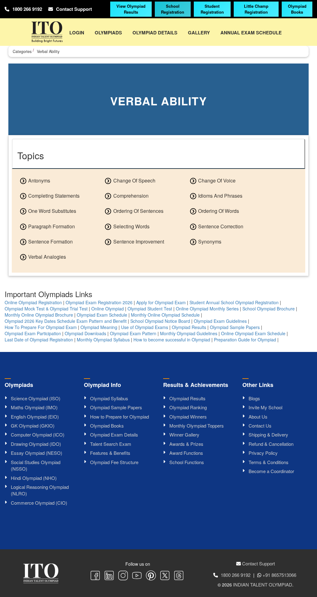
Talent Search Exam (110, 444)
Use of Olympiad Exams (144, 327)
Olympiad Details (154, 32)
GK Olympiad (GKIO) (32, 425)
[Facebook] (95, 576)
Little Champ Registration (256, 9)
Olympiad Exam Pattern (133, 333)
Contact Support (74, 9)
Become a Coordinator (271, 471)
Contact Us (260, 425)
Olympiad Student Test (150, 308)
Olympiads (108, 32)
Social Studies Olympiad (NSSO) (35, 465)
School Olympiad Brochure (268, 308)
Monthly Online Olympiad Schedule (165, 315)
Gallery (199, 32)
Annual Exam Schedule (251, 32)
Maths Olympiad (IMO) (34, 407)
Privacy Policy (263, 453)
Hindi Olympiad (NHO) (34, 478)
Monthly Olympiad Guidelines (188, 333)
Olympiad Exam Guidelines (220, 321)
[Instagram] (123, 576)
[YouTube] (137, 576)
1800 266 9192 (27, 9)
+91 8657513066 (279, 575)
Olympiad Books (297, 9)
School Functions (186, 462)
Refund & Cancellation (271, 444)
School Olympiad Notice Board (160, 321)
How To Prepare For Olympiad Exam (41, 327)
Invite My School (265, 407)
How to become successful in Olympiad (171, 339)
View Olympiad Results (130, 9)
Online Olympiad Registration (33, 302)
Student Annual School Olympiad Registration (234, 302)
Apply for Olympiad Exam (161, 302)
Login (76, 32)
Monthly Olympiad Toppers (196, 425)
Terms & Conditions (269, 462)
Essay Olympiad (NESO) (36, 453)
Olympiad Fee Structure (114, 462)
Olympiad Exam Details (114, 434)
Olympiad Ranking (188, 407)
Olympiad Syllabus (109, 398)
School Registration (172, 9)
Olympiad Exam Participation (33, 333)
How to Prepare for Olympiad (119, 416)
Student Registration (212, 9)
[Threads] (178, 576)
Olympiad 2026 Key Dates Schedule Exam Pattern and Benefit (66, 321)
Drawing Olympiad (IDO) (36, 444)
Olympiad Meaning (98, 327)
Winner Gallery (184, 434)
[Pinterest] (150, 576)
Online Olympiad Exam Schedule (253, 333)
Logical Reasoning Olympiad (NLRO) (40, 490)
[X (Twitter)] (164, 576)
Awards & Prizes (186, 444)
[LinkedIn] (109, 576)
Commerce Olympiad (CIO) (39, 502)
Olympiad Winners (188, 416)
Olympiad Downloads (85, 333)
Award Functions (186, 453)
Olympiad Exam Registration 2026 (99, 302)
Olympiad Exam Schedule (102, 315)
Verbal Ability (48, 51)
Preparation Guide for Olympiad (245, 339)
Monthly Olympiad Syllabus (103, 339)
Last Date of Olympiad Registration (39, 339)
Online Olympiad (107, 308)
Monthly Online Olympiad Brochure (39, 315)
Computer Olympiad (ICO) (37, 434)
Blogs (254, 398)
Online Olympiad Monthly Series (207, 308)
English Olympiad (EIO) (35, 416)
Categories (22, 51)
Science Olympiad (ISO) (35, 398)
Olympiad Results (189, 327)
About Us (258, 416)
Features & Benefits (110, 453)
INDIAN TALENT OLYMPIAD (262, 584)
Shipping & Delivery (268, 434)
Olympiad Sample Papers (235, 327)
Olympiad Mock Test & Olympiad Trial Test (46, 308)
